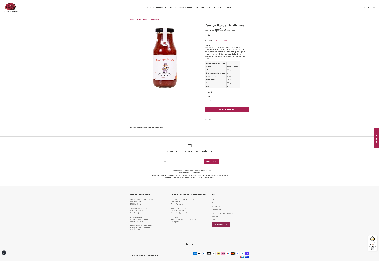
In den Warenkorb (226, 109)
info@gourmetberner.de (144, 213)
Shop (149, 7)
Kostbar (221, 7)
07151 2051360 (182, 208)
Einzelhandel (158, 7)
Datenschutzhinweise (206, 170)
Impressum (216, 206)
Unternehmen (199, 7)
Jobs (208, 7)
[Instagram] (192, 244)
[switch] (372, 248)
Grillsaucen (155, 19)
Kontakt (229, 7)
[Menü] (376, 236)
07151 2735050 (141, 208)
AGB (213, 220)
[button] (4, 252)
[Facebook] (187, 244)
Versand (215, 216)
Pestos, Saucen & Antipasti (139, 19)
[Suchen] (369, 7)
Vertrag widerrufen (221, 224)
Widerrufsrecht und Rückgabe (222, 213)
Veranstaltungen (185, 7)
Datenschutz (216, 210)
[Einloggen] (365, 7)
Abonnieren (211, 161)
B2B (214, 7)
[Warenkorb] (374, 7)
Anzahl (208, 96)
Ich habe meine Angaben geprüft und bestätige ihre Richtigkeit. (189, 170)
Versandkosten (221, 40)
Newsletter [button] (376, 137)
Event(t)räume (170, 7)
